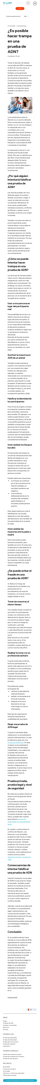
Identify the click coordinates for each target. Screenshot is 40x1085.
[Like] (28, 3)
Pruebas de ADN (8, 1023)
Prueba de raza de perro (10, 1058)
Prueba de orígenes (9, 1044)
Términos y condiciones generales (13, 1073)
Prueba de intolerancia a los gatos (13, 1056)
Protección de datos (9, 1069)
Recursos (6, 1027)
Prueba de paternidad (10, 1038)
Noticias (5, 1029)
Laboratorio (6, 1046)
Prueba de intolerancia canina (12, 1054)
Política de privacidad (9, 1075)
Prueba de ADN (12, 997)
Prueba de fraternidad (10, 1040)
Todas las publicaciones (13, 16)
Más (25, 16)
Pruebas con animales (10, 1025)
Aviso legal (6, 1071)
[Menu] (35, 3)
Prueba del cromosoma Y (11, 1042)
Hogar (5, 1021)
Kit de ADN (6, 1067)
